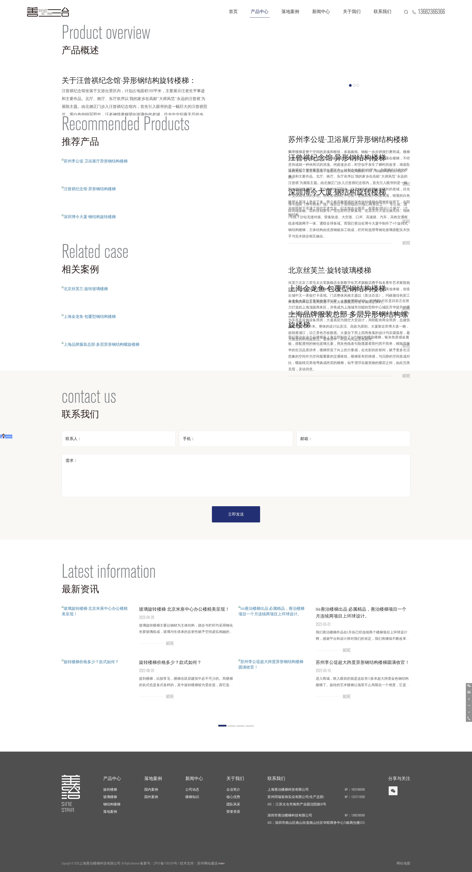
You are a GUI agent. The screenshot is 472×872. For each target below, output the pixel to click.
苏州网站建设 (207, 863)
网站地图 (403, 863)
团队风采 (233, 804)
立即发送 (236, 514)
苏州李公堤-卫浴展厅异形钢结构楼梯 (348, 139)
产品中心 (259, 11)
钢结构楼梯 (111, 804)
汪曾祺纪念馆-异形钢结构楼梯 (337, 158)
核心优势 (233, 797)
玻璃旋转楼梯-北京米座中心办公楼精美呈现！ (184, 609)
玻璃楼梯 (110, 797)
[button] (350, 85)
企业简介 (233, 790)
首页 (233, 11)
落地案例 (290, 11)
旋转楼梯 (110, 790)
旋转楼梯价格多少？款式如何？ (170, 662)
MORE (406, 243)
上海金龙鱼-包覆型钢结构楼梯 (337, 289)
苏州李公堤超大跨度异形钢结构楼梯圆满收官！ (363, 662)
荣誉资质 (233, 812)
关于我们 (352, 11)
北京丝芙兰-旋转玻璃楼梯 (329, 270)
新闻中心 (321, 11)
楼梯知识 (192, 797)
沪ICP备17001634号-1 (166, 863)
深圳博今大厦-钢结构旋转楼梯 (337, 192)
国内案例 (151, 790)
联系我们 (382, 11)
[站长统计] (221, 863)
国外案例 (151, 797)
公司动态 (192, 790)
